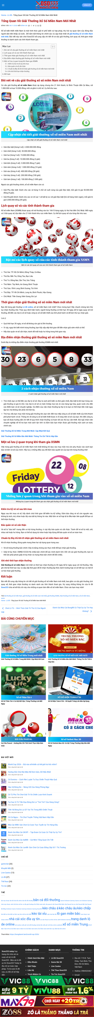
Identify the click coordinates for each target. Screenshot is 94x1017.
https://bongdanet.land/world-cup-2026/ (24, 934)
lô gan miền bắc (68, 914)
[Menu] (3, 5)
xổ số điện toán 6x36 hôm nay (45, 928)
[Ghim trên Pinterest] (38, 26)
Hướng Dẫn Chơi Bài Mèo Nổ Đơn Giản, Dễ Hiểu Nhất (29, 772)
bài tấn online (18, 900)
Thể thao (4, 881)
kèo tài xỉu (39, 914)
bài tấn (12, 900)
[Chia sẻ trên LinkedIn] (40, 26)
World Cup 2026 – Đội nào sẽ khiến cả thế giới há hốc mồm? (32, 764)
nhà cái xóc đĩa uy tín (24, 919)
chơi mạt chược (5, 904)
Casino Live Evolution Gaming (83, 900)
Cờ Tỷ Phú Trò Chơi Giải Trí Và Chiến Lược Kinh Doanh (30, 794)
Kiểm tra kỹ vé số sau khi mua (18, 64)
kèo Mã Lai (4, 914)
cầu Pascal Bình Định (58, 904)
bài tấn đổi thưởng (27, 900)
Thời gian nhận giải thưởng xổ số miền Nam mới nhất (24, 56)
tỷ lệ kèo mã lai (52, 925)
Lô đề (9, 15)
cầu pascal (49, 904)
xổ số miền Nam (84, 596)
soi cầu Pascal (44, 919)
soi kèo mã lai (53, 919)
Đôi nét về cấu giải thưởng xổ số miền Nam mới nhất (24, 50)
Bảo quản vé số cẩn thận (17, 66)
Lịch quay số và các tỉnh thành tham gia (19, 53)
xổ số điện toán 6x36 (31, 928)
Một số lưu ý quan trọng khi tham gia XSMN (21, 61)
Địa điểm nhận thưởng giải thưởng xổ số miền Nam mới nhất (27, 58)
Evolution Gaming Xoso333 (34, 909)
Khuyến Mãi (6, 868)
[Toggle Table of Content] (51, 47)
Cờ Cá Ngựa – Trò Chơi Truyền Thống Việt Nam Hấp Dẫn (31, 817)
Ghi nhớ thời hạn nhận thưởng (18, 71)
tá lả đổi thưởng (31, 925)
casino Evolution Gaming (67, 900)
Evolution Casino (11, 909)
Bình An (24, 25)
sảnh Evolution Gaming (64, 919)
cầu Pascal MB (80, 904)
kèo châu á (50, 908)
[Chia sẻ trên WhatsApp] (29, 26)
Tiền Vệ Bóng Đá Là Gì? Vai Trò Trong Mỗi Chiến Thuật (30, 810)
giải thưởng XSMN (53, 596)
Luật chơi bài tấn (52, 914)
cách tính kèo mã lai (16, 904)
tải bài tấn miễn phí (41, 925)
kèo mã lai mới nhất (25, 914)
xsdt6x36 (59, 925)
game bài (5, 864)
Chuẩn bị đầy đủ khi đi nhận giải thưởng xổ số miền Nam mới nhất (31, 69)
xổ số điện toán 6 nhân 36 (17, 928)
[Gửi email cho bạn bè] (36, 26)
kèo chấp (84, 908)
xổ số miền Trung (75, 924)
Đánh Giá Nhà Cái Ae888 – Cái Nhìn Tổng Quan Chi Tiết (30, 840)
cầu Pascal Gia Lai (70, 904)
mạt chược (84, 914)
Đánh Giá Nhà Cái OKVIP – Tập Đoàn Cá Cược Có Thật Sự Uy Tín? (35, 832)
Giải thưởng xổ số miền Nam (13, 596)
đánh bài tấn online (60, 928)
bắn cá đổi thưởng (46, 900)
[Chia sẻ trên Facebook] (31, 26)
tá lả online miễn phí (20, 925)
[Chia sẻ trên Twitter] (33, 26)
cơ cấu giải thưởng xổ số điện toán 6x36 (34, 904)
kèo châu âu (68, 908)
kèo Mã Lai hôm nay (13, 914)
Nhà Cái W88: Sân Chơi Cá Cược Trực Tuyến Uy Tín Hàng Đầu (33, 825)
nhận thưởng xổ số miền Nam (69, 596)
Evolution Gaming (21, 909)
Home (3, 15)
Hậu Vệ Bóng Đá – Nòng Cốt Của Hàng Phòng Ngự (28, 787)
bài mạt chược (5, 900)
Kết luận (7, 74)
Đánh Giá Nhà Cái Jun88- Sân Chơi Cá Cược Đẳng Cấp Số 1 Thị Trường (37, 847)
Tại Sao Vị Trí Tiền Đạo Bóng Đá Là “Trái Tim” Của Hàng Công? (33, 802)
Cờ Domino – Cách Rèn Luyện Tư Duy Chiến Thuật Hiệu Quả (32, 779)
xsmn (3, 598)
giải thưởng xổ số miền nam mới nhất (35, 596)
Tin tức (4, 886)
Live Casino (6, 873)
